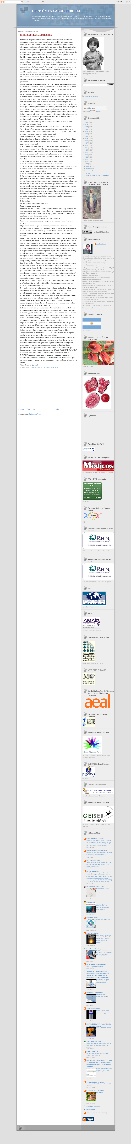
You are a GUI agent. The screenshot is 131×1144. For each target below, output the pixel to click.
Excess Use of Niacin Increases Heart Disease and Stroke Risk (103, 980)
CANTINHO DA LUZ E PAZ (95, 1090)
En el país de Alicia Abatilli (95, 886)
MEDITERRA (90, 1109)
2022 (86, 131)
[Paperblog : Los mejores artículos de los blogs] (89, 450)
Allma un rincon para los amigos (97, 1113)
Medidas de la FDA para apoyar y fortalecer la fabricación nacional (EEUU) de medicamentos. (99, 854)
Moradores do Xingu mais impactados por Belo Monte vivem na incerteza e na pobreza (98, 1045)
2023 (86, 129)
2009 (86, 161)
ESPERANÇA (100, 1092)
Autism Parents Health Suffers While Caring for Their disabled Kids (103, 1012)
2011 (86, 157)
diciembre (89, 166)
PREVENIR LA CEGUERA (94, 993)
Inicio (57, 409)
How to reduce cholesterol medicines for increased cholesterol (104, 1070)
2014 (86, 150)
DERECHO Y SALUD (93, 917)
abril (87, 173)
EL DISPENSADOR (92, 871)
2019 (86, 138)
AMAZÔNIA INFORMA (93, 1041)
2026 (86, 122)
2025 (86, 124)
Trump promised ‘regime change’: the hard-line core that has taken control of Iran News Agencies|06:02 (99, 864)
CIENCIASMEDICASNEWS (95, 838)
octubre (88, 171)
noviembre (89, 168)
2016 (86, 145)
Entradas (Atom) (35, 414)
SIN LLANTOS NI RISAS (103, 1028)
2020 (86, 136)
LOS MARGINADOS (93, 861)
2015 (86, 147)
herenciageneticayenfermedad (96, 850)
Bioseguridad (91, 902)
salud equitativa (101, 244)
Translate (98, 111)
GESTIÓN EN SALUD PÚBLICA (56, 11)
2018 (86, 140)
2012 (86, 154)
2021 (86, 134)
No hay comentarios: (52, 367)
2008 (86, 164)
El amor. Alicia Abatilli (102, 888)
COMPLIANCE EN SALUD (104, 919)
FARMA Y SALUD (92, 1052)
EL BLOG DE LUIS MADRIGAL (96, 964)
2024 (86, 127)
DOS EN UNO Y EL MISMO (94, 966)
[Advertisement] (37, 390)
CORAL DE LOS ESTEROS (95, 1082)
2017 (86, 143)
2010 (86, 159)
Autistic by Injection (93, 1008)
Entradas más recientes (27, 409)
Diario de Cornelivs (92, 933)
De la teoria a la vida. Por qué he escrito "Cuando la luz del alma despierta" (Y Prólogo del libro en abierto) (104, 938)
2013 (86, 152)
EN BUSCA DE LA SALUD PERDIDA (36, 35)
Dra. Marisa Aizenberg (93, 949)
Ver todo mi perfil (88, 308)
